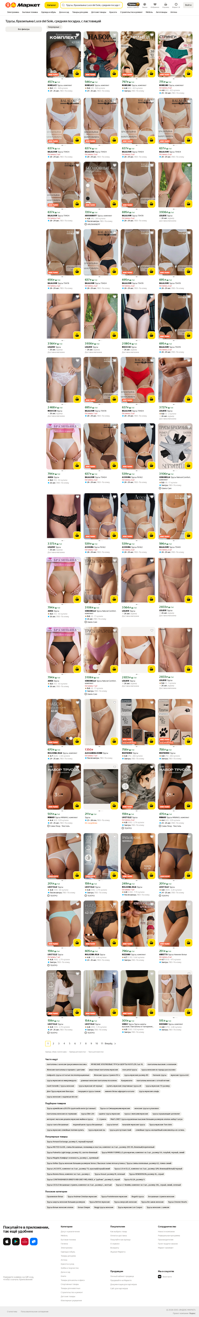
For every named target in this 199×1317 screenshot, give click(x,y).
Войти (188, 5)
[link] (66, 1064)
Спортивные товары (70, 1284)
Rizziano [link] (126, 955)
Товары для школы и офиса (72, 1280)
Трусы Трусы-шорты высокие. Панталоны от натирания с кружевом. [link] (138, 1025)
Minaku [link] (51, 818)
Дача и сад (65, 1272)
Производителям (165, 1240)
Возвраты (114, 1248)
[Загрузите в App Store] (7, 1245)
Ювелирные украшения (71, 1300)
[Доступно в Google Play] (16, 1245)
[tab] (13, 12)
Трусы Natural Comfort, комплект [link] (174, 478)
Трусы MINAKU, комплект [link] (63, 817)
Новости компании (166, 1231)
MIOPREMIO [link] (127, 753)
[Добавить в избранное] (77, 35)
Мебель (64, 1236)
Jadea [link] (50, 477)
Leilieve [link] (163, 216)
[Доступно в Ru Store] (33, 1245)
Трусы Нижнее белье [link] (173, 954)
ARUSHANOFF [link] (91, 216)
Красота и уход (67, 1264)
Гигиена (64, 1244)
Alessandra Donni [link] (93, 753)
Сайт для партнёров (119, 1288)
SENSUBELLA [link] (164, 477)
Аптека (64, 1260)
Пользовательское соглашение (34, 1312)
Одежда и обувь (68, 1252)
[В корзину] (77, 73)
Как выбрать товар (118, 1231)
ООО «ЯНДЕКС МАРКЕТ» (185, 1310)
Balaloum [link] (52, 152)
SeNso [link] (125, 1024)
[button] (54, 27)
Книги (63, 1276)
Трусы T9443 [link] (170, 547)
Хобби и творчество (70, 1268)
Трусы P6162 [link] (132, 477)
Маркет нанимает (166, 1248)
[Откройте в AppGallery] (25, 1245)
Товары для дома (68, 1256)
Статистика (12, 1312)
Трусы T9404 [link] (58, 152)
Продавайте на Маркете (121, 1280)
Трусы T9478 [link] (132, 216)
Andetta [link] (163, 955)
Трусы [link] (165, 216)
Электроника (66, 1248)
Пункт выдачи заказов (168, 1244)
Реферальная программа (169, 1236)
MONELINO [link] (126, 86)
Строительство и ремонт (72, 1292)
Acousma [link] (126, 477)
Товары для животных (70, 1288)
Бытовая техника (68, 1240)
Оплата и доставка (118, 1236)
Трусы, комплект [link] (60, 85)
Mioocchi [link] (126, 347)
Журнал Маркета (117, 1252)
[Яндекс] (192, 1313)
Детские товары (68, 1296)
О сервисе (115, 1244)
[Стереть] (119, 5)
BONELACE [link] (52, 86)
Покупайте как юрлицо (120, 1240)
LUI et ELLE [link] (127, 818)
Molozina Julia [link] (55, 753)
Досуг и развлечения (70, 1231)
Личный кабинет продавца (122, 1276)
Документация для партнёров (123, 1284)
